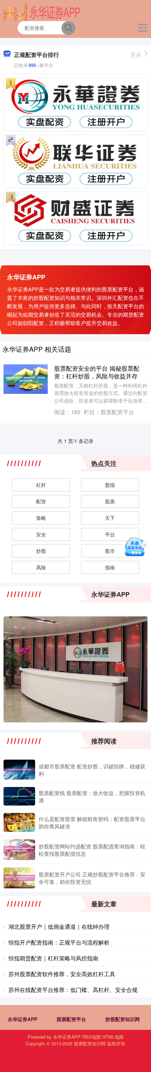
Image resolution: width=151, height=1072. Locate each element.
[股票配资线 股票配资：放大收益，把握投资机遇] (19, 796)
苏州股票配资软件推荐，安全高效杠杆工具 (61, 974)
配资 (41, 501)
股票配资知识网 (90, 1043)
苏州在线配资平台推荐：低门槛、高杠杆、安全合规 (73, 990)
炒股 (41, 550)
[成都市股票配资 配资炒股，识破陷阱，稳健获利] (19, 770)
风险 (41, 567)
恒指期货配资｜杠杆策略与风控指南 (53, 958)
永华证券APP (22, 1019)
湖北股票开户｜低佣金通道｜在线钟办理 (59, 926)
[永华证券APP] (42, 11)
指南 (110, 567)
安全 (41, 534)
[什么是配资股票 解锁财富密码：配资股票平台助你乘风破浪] (19, 822)
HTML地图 (113, 1036)
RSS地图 (91, 1036)
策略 (41, 517)
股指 (110, 484)
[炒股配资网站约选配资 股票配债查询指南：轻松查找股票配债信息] (19, 849)
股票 (110, 501)
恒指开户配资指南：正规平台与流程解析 (59, 942)
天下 (110, 517)
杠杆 (41, 484)
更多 (136, 55)
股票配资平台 (71, 1019)
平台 (110, 534)
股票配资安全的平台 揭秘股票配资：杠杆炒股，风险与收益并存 (96, 372)
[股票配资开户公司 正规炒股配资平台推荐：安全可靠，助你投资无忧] (19, 877)
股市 (110, 550)
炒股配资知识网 (122, 1019)
